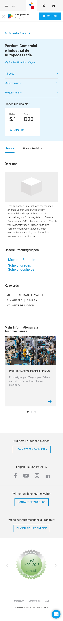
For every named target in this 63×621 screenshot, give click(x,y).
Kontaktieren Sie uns (31, 502)
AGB (47, 601)
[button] (31, 73)
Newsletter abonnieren (31, 449)
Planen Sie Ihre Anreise (31, 528)
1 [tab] (28, 412)
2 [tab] (31, 412)
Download (50, 16)
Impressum (19, 601)
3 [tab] (35, 412)
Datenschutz (34, 601)
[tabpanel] (30, 371)
